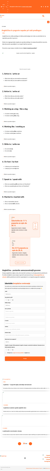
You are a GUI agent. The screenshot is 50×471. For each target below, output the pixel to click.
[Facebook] (48, 7)
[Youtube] (41, 7)
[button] (48, 22)
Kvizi (4, 381)
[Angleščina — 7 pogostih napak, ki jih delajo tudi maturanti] (6, 379)
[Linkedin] (46, 7)
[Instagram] (43, 7)
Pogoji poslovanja (29, 468)
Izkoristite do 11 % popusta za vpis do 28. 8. (19, 223)
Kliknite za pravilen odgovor (9, 86)
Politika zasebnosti (35, 468)
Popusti (40, 468)
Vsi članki (4, 26)
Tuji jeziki (6, 405)
